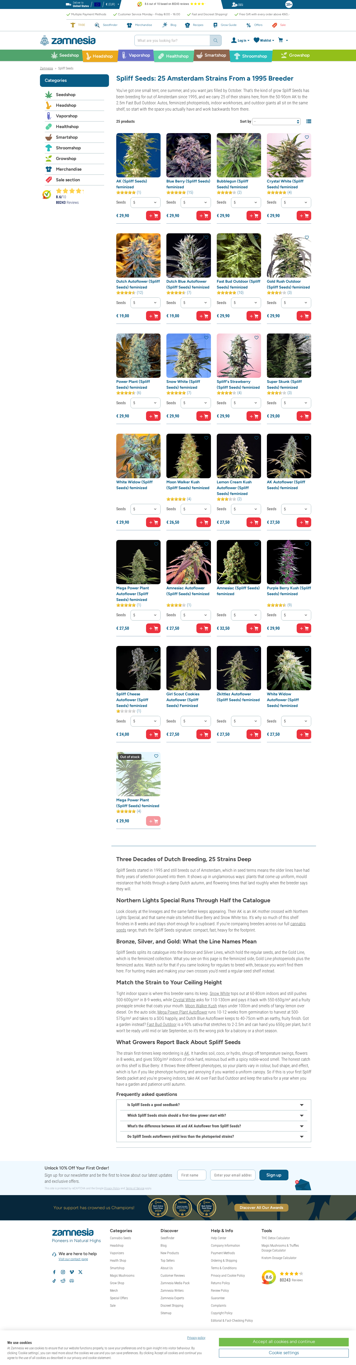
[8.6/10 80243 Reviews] (72, 191)
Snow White (220, 993)
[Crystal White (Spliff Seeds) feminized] (289, 155)
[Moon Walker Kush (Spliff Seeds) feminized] (188, 456)
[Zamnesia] (83, 41)
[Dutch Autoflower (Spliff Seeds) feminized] (138, 255)
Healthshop (67, 126)
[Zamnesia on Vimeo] (71, 1272)
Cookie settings (284, 1352)
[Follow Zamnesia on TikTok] (54, 1280)
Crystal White (184, 999)
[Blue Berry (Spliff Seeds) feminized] (188, 155)
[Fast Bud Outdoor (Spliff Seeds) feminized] (239, 255)
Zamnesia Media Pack (175, 1283)
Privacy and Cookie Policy (228, 1275)
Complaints (218, 1305)
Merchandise (69, 169)
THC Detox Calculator (276, 1238)
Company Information (225, 1245)
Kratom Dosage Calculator (279, 1258)
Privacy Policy (112, 1188)
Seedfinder (167, 1238)
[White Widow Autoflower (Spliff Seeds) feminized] (289, 668)
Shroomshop (68, 148)
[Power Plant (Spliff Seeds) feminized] (138, 356)
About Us (167, 1268)
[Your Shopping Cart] (284, 40)
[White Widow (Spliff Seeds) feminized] (138, 456)
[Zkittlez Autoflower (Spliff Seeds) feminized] (239, 668)
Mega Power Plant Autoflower (182, 1012)
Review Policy (220, 1290)
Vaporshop (66, 116)
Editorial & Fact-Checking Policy (232, 1320)
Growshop (66, 158)
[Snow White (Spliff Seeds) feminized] (188, 356)
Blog (164, 1245)
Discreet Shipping (172, 1305)
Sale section (68, 179)
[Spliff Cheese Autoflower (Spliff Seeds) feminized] (138, 668)
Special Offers (119, 1298)
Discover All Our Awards (261, 1207)
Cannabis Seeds (120, 1238)
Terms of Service (135, 1188)
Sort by (245, 121)
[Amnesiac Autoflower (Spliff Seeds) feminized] (188, 562)
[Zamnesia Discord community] (71, 1280)
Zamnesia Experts (172, 1298)
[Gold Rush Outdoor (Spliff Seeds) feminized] (289, 255)
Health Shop (118, 1260)
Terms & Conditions (224, 1268)
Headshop (66, 105)
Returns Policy (220, 1283)
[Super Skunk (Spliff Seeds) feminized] (289, 356)
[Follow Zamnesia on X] (80, 1272)
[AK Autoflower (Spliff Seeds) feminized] (289, 456)
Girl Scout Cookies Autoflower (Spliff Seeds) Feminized (182, 700)
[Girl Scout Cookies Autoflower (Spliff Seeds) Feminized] (188, 668)
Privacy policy (196, 1338)
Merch (114, 1290)
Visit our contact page (73, 1259)
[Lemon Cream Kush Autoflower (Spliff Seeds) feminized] (239, 456)
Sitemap (166, 1313)
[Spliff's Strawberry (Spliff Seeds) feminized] (239, 356)
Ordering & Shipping (224, 1260)
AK (186, 1053)
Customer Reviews (173, 1275)
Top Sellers (168, 1260)
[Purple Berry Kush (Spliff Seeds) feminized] (289, 562)
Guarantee (217, 1298)
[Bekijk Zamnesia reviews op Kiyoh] (47, 194)
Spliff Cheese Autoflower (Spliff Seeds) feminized (132, 700)
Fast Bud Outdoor (162, 1024)
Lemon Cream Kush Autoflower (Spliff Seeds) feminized (234, 488)
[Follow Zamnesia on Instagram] (63, 1272)
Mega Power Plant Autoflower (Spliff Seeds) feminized (132, 594)
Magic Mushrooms (122, 1275)
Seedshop (66, 94)
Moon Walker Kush (201, 1005)
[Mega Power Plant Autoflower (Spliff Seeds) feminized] (138, 562)
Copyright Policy (221, 1313)
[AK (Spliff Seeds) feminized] (138, 155)
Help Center (218, 1238)
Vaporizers (117, 1253)
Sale (113, 1305)
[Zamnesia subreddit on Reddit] (63, 1280)
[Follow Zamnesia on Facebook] (54, 1272)
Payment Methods (223, 1253)
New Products (170, 1253)
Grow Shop (117, 1283)
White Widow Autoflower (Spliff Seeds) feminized (283, 700)
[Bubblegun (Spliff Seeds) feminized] (239, 155)
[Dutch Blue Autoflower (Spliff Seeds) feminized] (188, 255)
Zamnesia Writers (172, 1290)
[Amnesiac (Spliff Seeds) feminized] (239, 562)
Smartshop (67, 137)
